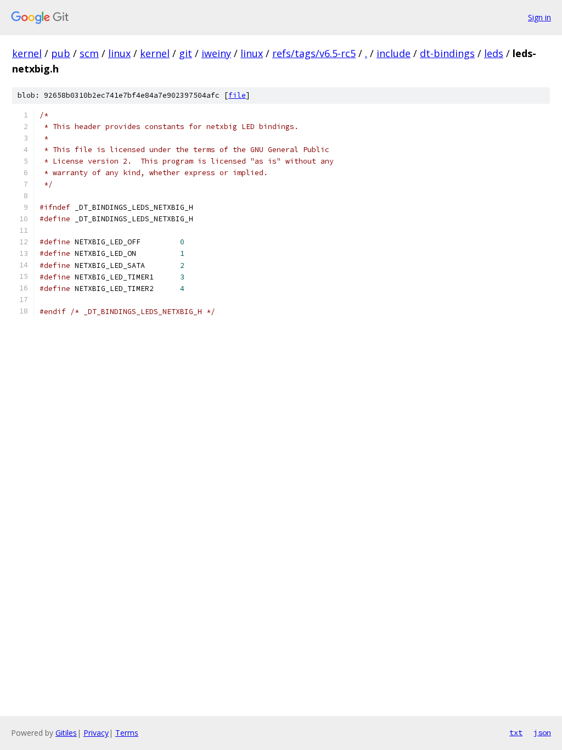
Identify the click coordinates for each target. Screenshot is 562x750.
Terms (126, 732)
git (185, 53)
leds (493, 53)
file (237, 95)
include (393, 53)
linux (119, 53)
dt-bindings (447, 53)
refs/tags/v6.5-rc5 (314, 53)
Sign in (539, 17)
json (542, 732)
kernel (27, 53)
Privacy (96, 732)
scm (89, 53)
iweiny (216, 53)
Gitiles (66, 732)
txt (515, 732)
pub (60, 53)
